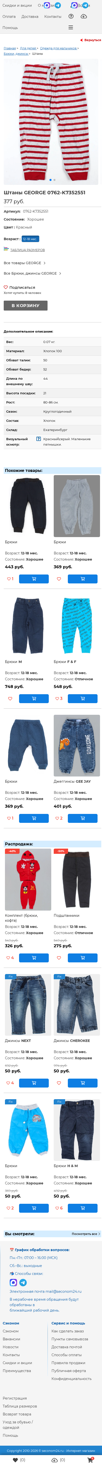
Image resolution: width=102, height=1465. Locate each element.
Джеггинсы (64, 785)
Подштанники (66, 919)
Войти (83, 5)
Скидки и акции (17, 5)
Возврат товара (17, 1418)
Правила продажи (68, 1367)
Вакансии (11, 1343)
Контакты (52, 16)
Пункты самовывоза (69, 1343)
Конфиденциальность (71, 1382)
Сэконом (11, 1335)
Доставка (30, 16)
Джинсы (12, 1044)
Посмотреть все (85, 1238)
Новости (11, 1351)
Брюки (11, 546)
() (22, 1460)
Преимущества (17, 1375)
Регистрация (15, 1402)
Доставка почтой (66, 1351)
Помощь (10, 28)
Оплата (9, 16)
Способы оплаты (66, 1359)
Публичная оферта (68, 1375)
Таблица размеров (20, 1410)
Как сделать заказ (67, 1335)
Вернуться (92, 40)
